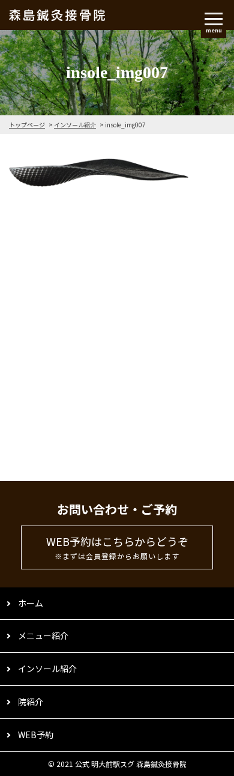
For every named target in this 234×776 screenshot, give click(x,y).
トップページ (27, 124)
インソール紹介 (75, 124)
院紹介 (30, 702)
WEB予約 (35, 735)
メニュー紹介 (43, 635)
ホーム (30, 603)
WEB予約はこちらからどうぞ (117, 547)
